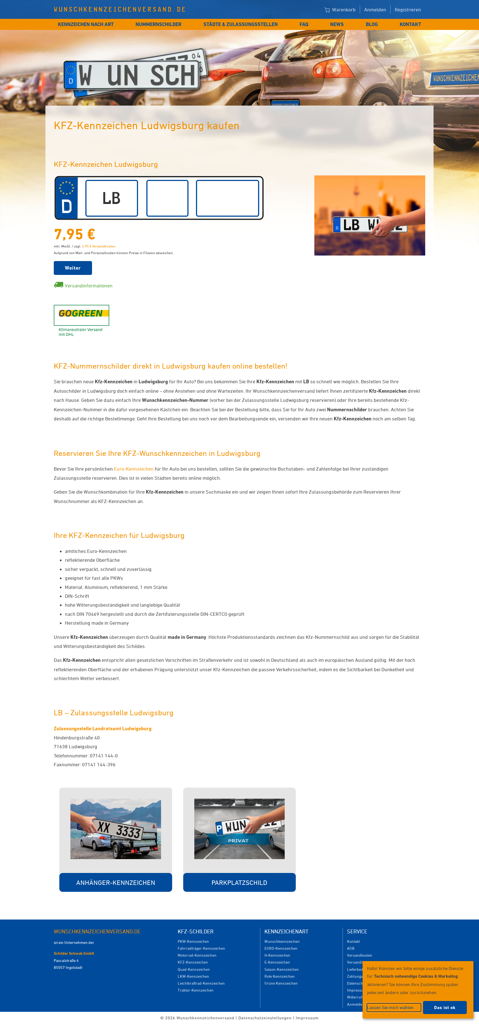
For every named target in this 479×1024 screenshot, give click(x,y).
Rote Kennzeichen (279, 976)
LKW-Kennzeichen (193, 976)
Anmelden (375, 9)
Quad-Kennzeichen (194, 969)
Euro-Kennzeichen (134, 468)
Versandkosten (359, 955)
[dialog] (418, 989)
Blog (372, 24)
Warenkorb (343, 9)
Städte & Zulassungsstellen (240, 24)
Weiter (73, 268)
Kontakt (410, 24)
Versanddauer (359, 962)
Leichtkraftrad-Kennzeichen (201, 983)
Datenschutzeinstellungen (265, 1017)
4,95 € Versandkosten (98, 246)
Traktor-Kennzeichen (195, 990)
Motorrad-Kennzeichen (197, 955)
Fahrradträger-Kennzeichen (201, 948)
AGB (350, 948)
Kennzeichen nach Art (86, 24)
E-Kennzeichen (277, 962)
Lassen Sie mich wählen (390, 1007)
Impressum (357, 990)
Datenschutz (357, 983)
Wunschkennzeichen (282, 941)
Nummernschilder (158, 24)
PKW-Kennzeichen (193, 941)
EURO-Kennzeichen (280, 948)
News (337, 24)
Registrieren (408, 9)
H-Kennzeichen (277, 955)
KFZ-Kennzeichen (193, 962)
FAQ (304, 24)
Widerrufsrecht (360, 997)
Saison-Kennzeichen (281, 969)
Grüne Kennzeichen (281, 983)
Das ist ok (445, 1007)
